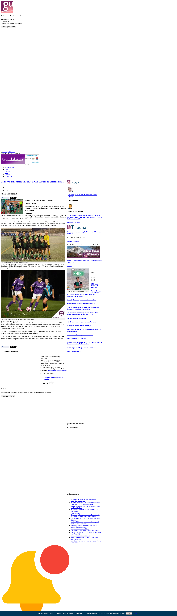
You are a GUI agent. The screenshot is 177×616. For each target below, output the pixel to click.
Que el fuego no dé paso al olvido (77, 318)
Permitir (4, 26)
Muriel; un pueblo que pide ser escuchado (80, 335)
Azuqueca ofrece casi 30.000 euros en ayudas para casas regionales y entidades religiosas (85, 503)
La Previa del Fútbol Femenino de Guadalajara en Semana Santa (32, 182)
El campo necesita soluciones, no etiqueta (79, 325)
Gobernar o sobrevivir (74, 351)
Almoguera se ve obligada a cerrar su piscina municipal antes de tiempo (84, 526)
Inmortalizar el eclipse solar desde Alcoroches (81, 303)
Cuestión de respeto (73, 241)
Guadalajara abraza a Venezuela (77, 338)
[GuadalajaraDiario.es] (8, 152)
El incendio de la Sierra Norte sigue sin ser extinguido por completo (83, 500)
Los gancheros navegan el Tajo (80, 529)
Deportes (69, 266)
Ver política (135, 613)
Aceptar (129, 613)
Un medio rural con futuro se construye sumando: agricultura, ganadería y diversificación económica (84, 293)
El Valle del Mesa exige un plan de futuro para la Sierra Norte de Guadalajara (85, 522)
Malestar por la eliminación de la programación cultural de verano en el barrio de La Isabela (84, 343)
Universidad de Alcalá (73, 222)
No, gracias (11, 26)
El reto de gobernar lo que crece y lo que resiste (81, 348)
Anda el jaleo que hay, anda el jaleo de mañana (81, 300)
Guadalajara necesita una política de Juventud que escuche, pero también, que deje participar (82, 313)
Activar (12, 396)
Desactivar (5, 396)
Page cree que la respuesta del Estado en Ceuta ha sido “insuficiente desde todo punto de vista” (85, 515)
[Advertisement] (9, 58)
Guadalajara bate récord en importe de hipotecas (85, 530)
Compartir (5, 197)
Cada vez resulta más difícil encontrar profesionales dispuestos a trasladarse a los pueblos (83, 308)
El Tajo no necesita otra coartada (95, 285)
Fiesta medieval (75, 513)
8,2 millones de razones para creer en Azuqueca (81, 322)
